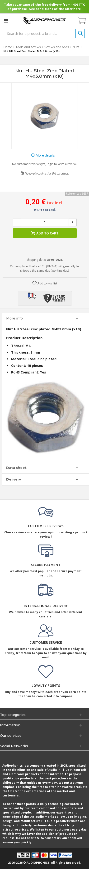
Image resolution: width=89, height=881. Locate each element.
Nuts (76, 47)
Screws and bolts (56, 47)
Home (8, 47)
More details (45, 155)
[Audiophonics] (44, 20)
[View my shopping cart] (84, 21)
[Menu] (6, 21)
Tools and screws (28, 47)
